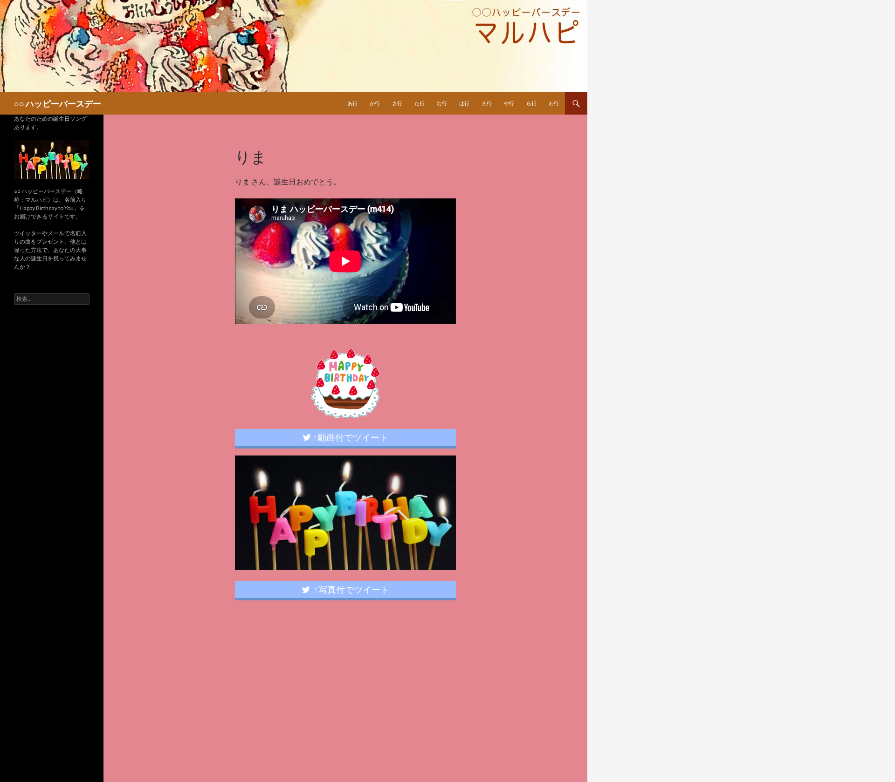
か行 (375, 103)
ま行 (487, 103)
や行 (509, 103)
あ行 (352, 103)
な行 (442, 103)
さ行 (397, 103)
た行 (419, 103)
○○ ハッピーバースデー (57, 103)
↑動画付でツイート (349, 437)
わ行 (554, 103)
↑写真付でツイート (349, 589)
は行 (464, 103)
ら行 (531, 103)
